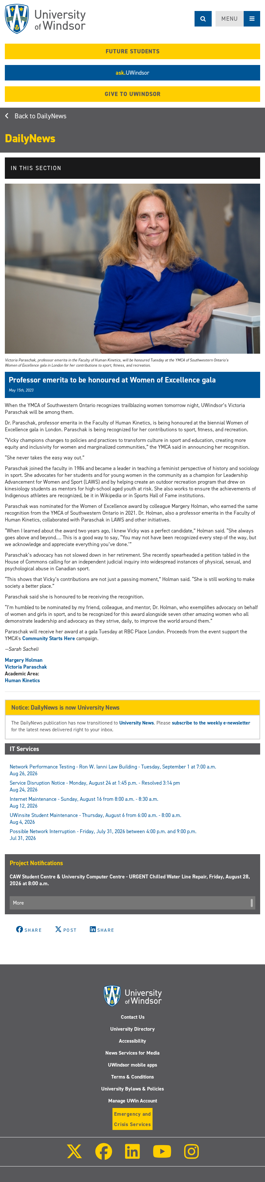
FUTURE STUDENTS (133, 51)
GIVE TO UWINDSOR (133, 94)
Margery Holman (24, 660)
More (18, 902)
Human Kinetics (22, 680)
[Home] (45, 19)
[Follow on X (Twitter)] (74, 1156)
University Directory (132, 1029)
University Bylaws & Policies (132, 1088)
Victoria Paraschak (26, 666)
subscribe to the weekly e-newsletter (211, 722)
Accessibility (132, 1040)
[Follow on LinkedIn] (132, 1156)
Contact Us (132, 1017)
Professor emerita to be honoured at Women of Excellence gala (112, 380)
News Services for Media (132, 1052)
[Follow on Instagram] (191, 1156)
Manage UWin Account (132, 1100)
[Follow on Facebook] (104, 1156)
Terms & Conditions (132, 1076)
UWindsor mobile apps (132, 1064)
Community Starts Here (48, 638)
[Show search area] (203, 19)
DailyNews (52, 116)
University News (136, 722)
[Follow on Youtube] (162, 1156)
